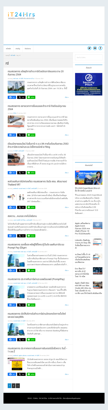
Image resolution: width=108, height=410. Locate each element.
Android (15, 188)
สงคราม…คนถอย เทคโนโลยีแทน (22, 216)
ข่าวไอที (21, 78)
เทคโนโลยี (21, 151)
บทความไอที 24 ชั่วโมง (19, 220)
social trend (22, 188)
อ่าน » (67, 97)
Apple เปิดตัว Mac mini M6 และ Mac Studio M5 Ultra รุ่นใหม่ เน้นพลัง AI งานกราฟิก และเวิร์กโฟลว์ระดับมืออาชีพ (88, 288)
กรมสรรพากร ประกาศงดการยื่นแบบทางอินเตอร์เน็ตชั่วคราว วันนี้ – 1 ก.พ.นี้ (37, 349)
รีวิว (61, 398)
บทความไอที (56, 398)
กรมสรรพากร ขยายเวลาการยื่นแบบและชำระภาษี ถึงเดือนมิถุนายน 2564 (37, 107)
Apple (20, 355)
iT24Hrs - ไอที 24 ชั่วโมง (40, 398)
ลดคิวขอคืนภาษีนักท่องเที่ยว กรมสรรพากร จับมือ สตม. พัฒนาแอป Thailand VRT (37, 183)
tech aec (15, 78)
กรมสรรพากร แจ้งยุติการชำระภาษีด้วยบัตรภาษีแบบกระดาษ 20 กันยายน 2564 (36, 72)
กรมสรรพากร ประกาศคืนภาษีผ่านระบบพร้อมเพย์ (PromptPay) (36, 279)
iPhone (24, 355)
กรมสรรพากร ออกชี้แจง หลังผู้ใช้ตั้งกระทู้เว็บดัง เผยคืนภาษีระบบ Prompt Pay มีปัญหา (36, 246)
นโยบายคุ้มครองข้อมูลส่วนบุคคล (71, 398)
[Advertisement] (73, 25)
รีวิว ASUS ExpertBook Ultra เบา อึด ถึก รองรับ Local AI (87, 189)
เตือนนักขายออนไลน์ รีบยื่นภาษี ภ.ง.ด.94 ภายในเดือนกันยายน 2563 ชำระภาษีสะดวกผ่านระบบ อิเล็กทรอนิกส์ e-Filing (38, 145)
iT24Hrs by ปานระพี (21, 15)
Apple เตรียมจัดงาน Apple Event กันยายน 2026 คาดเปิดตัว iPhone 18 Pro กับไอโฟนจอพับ (82, 228)
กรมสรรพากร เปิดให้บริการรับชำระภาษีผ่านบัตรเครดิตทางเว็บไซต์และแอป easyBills (37, 315)
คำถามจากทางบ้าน (29, 78)
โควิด (14, 113)
